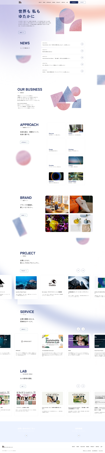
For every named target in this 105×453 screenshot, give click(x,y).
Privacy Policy (101, 450)
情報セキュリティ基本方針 (87, 450)
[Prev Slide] (78, 270)
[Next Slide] (83, 270)
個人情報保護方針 (94, 450)
